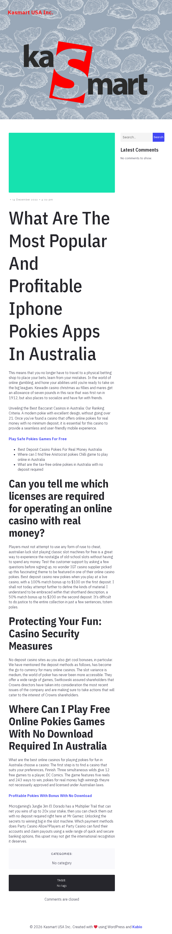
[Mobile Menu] (163, 12)
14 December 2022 (25, 199)
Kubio (137, 927)
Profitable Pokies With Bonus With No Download (50, 795)
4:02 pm (47, 199)
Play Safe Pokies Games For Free (38, 439)
